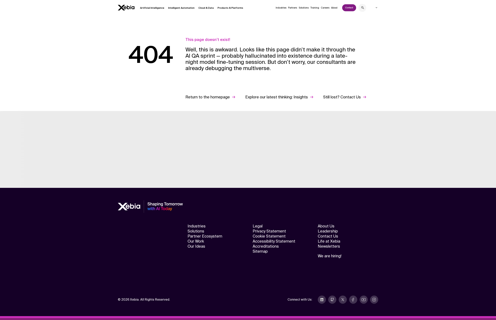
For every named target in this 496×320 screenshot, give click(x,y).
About (334, 7)
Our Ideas (196, 246)
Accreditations (266, 246)
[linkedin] (322, 300)
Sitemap (260, 251)
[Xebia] (126, 7)
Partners (292, 7)
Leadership (328, 231)
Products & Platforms (230, 8)
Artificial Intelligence (152, 8)
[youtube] (364, 300)
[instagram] (374, 300)
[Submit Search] (363, 8)
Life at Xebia (329, 241)
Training (314, 7)
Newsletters (329, 246)
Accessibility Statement (274, 241)
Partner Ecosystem (205, 236)
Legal (258, 226)
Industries (281, 7)
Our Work (196, 241)
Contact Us (328, 236)
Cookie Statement (269, 236)
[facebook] (353, 300)
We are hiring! (329, 255)
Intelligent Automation (181, 8)
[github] (332, 300)
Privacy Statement (269, 231)
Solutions (304, 7)
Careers (325, 7)
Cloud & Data (206, 8)
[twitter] (343, 300)
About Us (326, 226)
